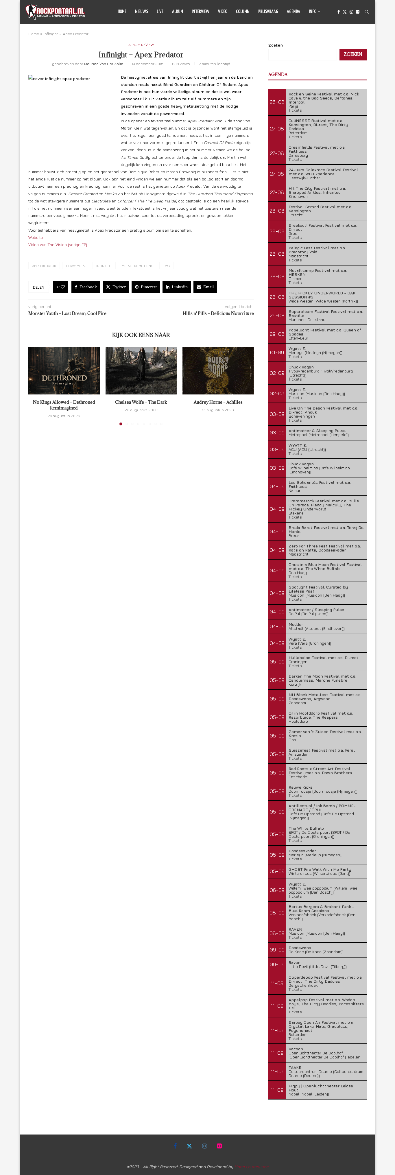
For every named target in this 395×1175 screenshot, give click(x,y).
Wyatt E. (297, 348)
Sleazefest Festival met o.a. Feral (322, 750)
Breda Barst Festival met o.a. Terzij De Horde (326, 529)
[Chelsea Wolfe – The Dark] (141, 370)
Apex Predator (44, 266)
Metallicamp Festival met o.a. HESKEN (318, 272)
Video (222, 11)
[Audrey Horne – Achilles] (218, 370)
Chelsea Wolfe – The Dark (141, 402)
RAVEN (295, 929)
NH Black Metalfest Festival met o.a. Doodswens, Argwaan (325, 696)
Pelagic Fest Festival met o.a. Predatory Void (317, 249)
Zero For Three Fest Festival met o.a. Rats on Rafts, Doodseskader (325, 547)
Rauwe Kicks (301, 787)
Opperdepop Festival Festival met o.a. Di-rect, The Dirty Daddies (326, 979)
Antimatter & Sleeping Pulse (317, 430)
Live (160, 11)
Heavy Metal (76, 266)
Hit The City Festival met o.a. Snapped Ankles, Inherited (317, 190)
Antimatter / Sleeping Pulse (316, 609)
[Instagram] (351, 11)
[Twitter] (345, 11)
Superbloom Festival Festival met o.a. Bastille (326, 313)
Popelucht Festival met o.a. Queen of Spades (325, 331)
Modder (296, 624)
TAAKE (295, 1067)
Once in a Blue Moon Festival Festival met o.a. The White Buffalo (325, 566)
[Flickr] (357, 11)
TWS (166, 266)
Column (243, 11)
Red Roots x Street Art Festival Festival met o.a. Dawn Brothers (320, 770)
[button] (36, 386)
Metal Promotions (137, 266)
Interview (200, 11)
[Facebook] (338, 11)
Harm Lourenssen (252, 1166)
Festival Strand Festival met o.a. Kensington (320, 208)
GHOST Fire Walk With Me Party (320, 869)
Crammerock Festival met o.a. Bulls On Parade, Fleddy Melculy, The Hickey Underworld (324, 504)
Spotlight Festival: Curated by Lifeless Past (318, 588)
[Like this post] (63, 287)
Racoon (296, 1048)
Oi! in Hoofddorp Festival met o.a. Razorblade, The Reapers (321, 715)
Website (35, 237)
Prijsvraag (268, 11)
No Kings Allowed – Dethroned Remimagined (64, 405)
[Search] (367, 11)
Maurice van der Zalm (103, 63)
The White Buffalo (306, 828)
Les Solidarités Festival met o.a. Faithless (320, 484)
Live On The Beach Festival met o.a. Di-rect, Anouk (323, 409)
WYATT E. (298, 445)
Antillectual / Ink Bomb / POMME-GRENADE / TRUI (322, 807)
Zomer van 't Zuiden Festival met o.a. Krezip (325, 733)
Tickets (295, 110)
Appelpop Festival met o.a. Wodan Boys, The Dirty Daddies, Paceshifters (326, 1001)
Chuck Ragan (301, 366)
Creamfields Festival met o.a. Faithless (317, 149)
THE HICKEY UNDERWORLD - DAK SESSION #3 (322, 294)
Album (177, 11)
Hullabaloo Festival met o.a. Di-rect (324, 657)
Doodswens (300, 947)
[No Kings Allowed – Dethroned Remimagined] (64, 370)
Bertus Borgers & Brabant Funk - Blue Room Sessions (321, 908)
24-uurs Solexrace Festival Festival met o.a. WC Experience (323, 171)
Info (312, 11)
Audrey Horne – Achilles (218, 402)
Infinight (104, 266)
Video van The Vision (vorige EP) (57, 244)
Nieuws (141, 11)
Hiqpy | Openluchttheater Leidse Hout (321, 1087)
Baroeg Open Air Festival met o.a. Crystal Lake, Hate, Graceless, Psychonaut (321, 1026)
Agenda (293, 11)
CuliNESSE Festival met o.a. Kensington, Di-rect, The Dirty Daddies (318, 124)
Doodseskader (302, 850)
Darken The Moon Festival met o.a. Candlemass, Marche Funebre (322, 678)
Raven (294, 962)
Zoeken (275, 45)
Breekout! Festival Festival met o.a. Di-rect (323, 227)
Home (122, 11)
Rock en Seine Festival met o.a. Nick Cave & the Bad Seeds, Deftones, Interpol (324, 97)
